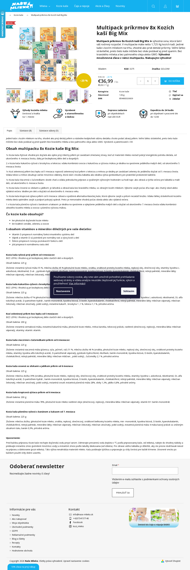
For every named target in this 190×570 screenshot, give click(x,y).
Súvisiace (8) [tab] (26, 130)
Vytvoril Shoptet (173, 561)
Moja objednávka (20, 522)
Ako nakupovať (19, 519)
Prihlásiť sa (123, 492)
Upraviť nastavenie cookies (76, 561)
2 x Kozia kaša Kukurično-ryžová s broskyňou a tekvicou (33, 163)
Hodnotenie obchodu (22, 550)
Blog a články (18, 538)
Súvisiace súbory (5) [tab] (48, 130)
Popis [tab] (9, 130)
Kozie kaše (124, 91)
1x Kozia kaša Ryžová (16, 155)
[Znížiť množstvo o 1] (140, 81)
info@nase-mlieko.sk (83, 514)
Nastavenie (63, 291)
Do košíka (174, 81)
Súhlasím (128, 291)
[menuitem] (45, 6)
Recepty (16, 542)
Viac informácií (77, 283)
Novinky (16, 515)
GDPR (15, 530)
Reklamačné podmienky (23, 534)
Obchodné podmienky (22, 526)
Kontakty (16, 546)
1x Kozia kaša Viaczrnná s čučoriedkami (25, 179)
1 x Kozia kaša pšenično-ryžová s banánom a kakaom (32, 204)
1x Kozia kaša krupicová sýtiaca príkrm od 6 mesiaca (31, 196)
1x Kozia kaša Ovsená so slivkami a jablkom (27, 187)
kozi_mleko (78, 526)
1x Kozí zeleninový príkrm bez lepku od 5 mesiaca (30, 171)
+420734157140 (81, 518)
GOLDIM (165, 68)
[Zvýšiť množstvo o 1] (155, 81)
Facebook (78, 522)
